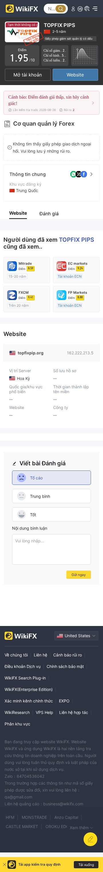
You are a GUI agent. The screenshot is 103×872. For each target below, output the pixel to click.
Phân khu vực (17, 723)
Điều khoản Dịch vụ (23, 666)
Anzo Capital (66, 817)
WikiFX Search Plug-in (25, 677)
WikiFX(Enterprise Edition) (29, 689)
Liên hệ (40, 654)
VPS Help (44, 712)
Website (75, 75)
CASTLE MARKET (22, 826)
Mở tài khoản (27, 75)
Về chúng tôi (16, 654)
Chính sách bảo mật (65, 666)
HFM (10, 817)
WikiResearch (17, 712)
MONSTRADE (34, 817)
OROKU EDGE (58, 826)
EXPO (64, 700)
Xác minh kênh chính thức (29, 700)
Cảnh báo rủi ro (67, 654)
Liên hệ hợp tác (73, 712)
